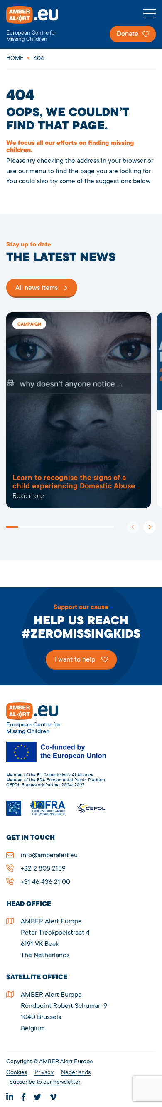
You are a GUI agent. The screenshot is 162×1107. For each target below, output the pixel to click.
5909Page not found (78, 410)
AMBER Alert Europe (39, 24)
